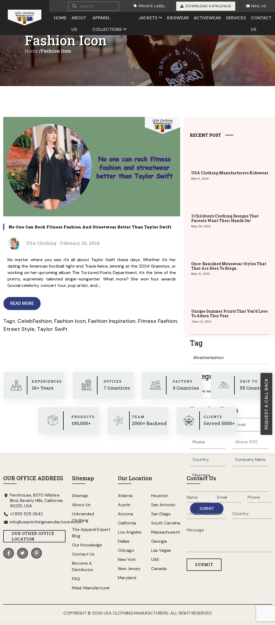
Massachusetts (165, 532)
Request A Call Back (266, 404)
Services (236, 18)
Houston (159, 495)
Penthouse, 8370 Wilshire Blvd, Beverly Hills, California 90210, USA (36, 501)
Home (60, 18)
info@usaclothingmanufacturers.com (38, 522)
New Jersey (129, 568)
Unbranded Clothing (83, 517)
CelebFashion (34, 320)
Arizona (125, 514)
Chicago (126, 550)
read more (22, 303)
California (127, 523)
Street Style (19, 329)
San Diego (161, 514)
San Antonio (163, 505)
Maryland (127, 577)
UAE (155, 559)
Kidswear (178, 18)
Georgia (159, 541)
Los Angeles (130, 532)
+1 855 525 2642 (26, 514)
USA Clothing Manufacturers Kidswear (230, 172)
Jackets (148, 18)
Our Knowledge (87, 545)
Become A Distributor (82, 566)
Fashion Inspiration (112, 320)
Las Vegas (161, 550)
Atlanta (125, 495)
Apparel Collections (107, 23)
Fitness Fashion (157, 320)
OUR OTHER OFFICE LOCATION (33, 536)
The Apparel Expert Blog (91, 533)
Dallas (123, 541)
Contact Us (261, 23)
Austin (124, 505)
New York (127, 559)
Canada (159, 568)
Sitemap (80, 495)
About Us (78, 23)
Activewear (207, 18)
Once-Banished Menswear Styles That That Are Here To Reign (228, 266)
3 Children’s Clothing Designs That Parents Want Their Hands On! (225, 218)
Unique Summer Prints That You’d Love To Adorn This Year (229, 313)
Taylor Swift (52, 329)
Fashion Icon (70, 320)
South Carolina (165, 523)
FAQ (76, 579)
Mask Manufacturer (91, 588)
